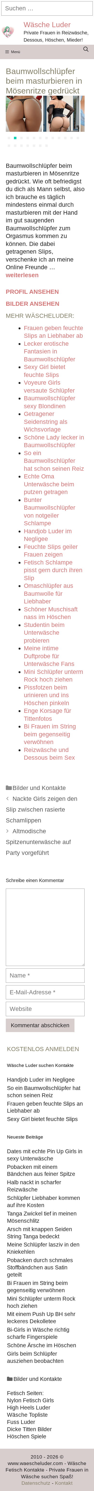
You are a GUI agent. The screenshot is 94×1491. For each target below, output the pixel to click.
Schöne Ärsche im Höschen (41, 1345)
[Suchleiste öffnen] (86, 49)
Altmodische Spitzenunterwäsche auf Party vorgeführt (38, 842)
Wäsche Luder (47, 25)
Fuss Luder (21, 1422)
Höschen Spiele (26, 1436)
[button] (9, 138)
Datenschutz (35, 1483)
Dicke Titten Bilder (29, 1429)
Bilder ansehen (32, 303)
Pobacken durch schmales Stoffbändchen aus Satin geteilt (40, 1267)
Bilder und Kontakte (39, 787)
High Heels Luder (28, 1407)
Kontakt (64, 1483)
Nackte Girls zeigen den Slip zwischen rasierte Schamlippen (41, 809)
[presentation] (11, 122)
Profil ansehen (32, 291)
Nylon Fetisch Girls (30, 1400)
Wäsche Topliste (27, 1415)
